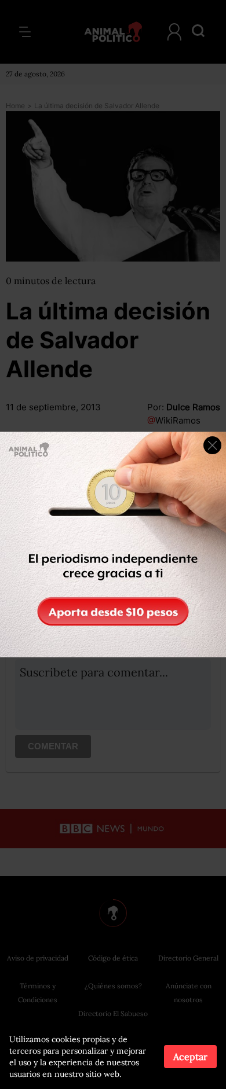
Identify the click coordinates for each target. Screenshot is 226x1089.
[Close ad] (212, 445)
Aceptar (190, 1056)
